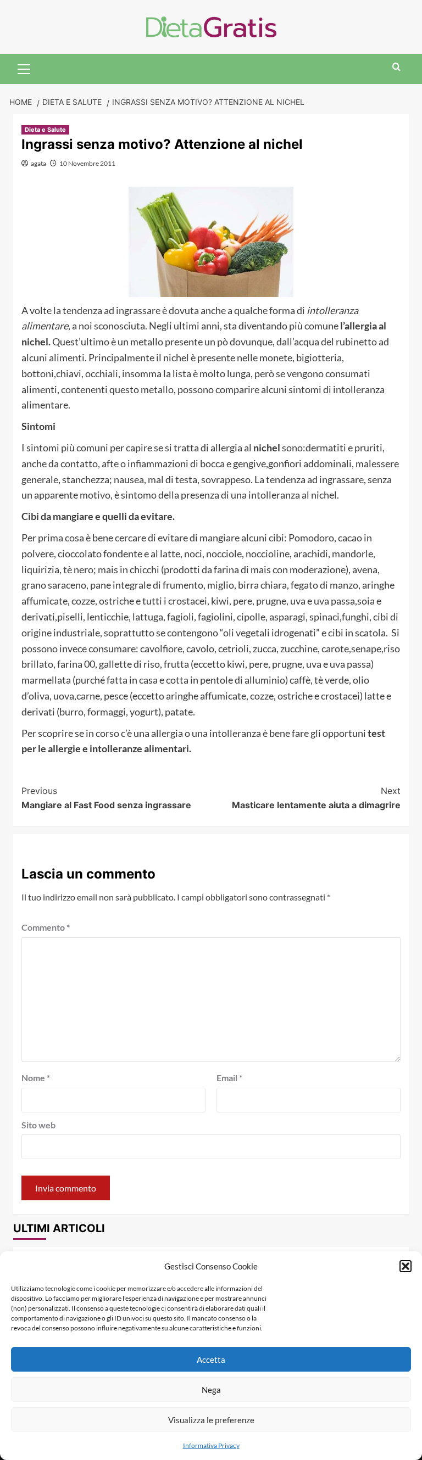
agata (38, 163)
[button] (405, 1266)
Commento (45, 927)
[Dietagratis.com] (211, 25)
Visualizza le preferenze (211, 1420)
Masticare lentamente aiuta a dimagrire (316, 797)
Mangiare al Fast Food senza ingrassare (106, 797)
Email (229, 1077)
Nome (35, 1077)
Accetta (211, 1359)
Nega (211, 1390)
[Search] (396, 67)
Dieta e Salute (45, 129)
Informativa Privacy (211, 1445)
